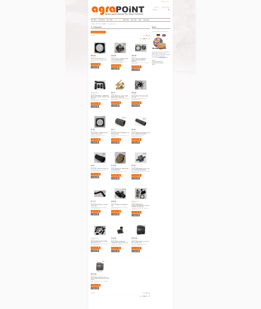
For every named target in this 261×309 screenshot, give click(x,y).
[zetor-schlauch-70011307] (140, 122)
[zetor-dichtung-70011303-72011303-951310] (100, 122)
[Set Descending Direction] (149, 38)
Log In (168, 1)
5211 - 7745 (98, 23)
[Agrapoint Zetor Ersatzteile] (158, 34)
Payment (153, 60)
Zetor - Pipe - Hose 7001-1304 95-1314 (99, 168)
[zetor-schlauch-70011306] (120, 122)
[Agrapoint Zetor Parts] (164, 34)
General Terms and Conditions (158, 62)
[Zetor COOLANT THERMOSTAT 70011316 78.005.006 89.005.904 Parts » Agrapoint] (120, 48)
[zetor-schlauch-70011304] (100, 158)
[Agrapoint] (118, 11)
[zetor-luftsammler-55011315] (100, 48)
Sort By (141, 38)
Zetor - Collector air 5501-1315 (98, 58)
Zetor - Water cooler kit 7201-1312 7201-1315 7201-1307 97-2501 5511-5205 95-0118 (100, 278)
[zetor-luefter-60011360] (140, 85)
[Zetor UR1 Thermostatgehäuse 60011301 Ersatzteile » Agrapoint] (120, 193)
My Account (156, 7)
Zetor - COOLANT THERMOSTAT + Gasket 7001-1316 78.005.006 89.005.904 (139, 60)
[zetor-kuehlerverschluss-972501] (120, 158)
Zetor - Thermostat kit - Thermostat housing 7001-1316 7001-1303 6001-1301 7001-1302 (141, 205)
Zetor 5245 (104, 23)
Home (93, 23)
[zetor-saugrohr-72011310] (100, 193)
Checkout (163, 1)
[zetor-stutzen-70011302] (120, 230)
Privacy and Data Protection (157, 61)
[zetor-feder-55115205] (140, 158)
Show (144, 35)
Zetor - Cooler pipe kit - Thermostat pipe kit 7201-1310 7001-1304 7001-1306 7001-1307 (100, 97)
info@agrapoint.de (163, 57)
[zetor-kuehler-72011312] (140, 230)
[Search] (169, 10)
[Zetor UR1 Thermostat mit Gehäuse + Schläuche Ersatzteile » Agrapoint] (100, 230)
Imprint (153, 64)
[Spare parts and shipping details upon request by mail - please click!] (159, 37)
